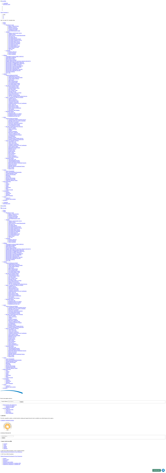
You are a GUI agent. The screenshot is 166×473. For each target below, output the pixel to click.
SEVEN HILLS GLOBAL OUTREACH (14, 65)
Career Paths (8, 176)
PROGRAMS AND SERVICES (10, 404)
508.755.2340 (3, 208)
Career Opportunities (10, 171)
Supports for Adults (10, 407)
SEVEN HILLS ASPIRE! (11, 60)
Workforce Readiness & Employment (16, 139)
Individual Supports (12, 165)
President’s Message (12, 51)
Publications (8, 187)
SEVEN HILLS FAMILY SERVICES (14, 64)
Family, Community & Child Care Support (14, 97)
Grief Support (11, 79)
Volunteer (8, 192)
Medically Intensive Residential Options (16, 166)
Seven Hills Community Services (15, 40)
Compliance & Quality (13, 29)
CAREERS (5, 3)
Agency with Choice (12, 129)
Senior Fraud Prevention (13, 157)
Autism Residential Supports (14, 161)
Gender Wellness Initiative (13, 78)
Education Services (12, 91)
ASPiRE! (10, 130)
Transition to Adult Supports (14, 95)
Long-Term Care (11, 112)
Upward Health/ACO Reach (14, 125)
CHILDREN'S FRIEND (11, 57)
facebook (5, 443)
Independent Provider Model (14, 147)
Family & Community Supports (12, 140)
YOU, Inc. (10, 49)
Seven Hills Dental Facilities (14, 83)
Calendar (7, 183)
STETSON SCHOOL (10, 71)
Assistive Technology (12, 131)
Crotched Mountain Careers (11, 173)
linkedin (5, 447)
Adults (4, 117)
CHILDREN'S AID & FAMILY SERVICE (15, 56)
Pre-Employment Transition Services (15, 138)
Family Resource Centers (13, 106)
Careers (4, 169)
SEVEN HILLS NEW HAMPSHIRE (13, 67)
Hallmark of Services (12, 27)
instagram (5, 448)
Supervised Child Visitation (14, 110)
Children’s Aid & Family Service (15, 33)
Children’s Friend (11, 34)
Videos (7, 186)
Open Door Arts (11, 36)
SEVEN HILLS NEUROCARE (12, 68)
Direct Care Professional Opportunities (14, 172)
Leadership (8, 50)
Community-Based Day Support (15, 134)
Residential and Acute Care (13, 116)
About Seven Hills (9, 409)
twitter (4, 445)
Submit (21, 401)
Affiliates (7, 31)
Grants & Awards (9, 189)
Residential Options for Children (15, 113)
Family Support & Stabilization (14, 107)
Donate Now (8, 193)
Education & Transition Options (12, 85)
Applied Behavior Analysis (13, 76)
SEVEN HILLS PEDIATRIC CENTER (14, 69)
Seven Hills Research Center (14, 30)
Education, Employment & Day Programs (14, 126)
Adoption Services (12, 98)
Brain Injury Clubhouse (13, 132)
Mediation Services (12, 148)
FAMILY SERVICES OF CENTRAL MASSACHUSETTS (18, 61)
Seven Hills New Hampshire (14, 43)
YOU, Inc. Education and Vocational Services (17, 96)
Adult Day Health (12, 127)
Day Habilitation (11, 136)
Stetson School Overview (13, 93)
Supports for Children (10, 406)
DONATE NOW (6, 4)
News (7, 182)
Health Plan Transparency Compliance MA (12, 463)
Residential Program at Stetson (14, 114)
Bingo (7, 188)
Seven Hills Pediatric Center (14, 46)
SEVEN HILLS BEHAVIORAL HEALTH (15, 62)
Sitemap (4, 458)
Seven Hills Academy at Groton (14, 92)
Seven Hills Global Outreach (14, 42)
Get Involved (5, 190)
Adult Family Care (12, 141)
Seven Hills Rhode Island (13, 47)
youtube (5, 446)
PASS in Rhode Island (13, 82)
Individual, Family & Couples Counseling (16, 120)
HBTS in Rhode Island (13, 81)
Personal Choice (11, 150)
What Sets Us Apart (10, 24)
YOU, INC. (8, 72)
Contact (4, 196)
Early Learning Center (12, 90)
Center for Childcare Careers (14, 133)
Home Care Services (12, 164)
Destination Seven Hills (10, 179)
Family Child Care (12, 104)
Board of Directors (12, 53)
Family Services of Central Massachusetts (16, 35)
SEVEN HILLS (6, 408)
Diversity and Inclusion (13, 28)
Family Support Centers (13, 105)
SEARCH (5, 200)
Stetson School (11, 48)
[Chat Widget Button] (163, 470)
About (4, 23)
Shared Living (11, 168)
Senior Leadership (12, 54)
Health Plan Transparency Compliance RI (11, 464)
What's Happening (7, 181)
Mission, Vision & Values (13, 26)
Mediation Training (12, 137)
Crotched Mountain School (13, 88)
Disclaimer (5, 460)
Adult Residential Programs (14, 160)
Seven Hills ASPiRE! (12, 37)
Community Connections (13, 102)
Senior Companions (12, 155)
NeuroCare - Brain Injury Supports (15, 123)
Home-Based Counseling (13, 121)
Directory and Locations (11, 199)
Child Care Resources (12, 99)
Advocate (8, 194)
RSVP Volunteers (11, 153)
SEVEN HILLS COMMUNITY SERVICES (15, 63)
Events (7, 185)
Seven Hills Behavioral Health (14, 38)
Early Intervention (12, 89)
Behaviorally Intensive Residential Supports (17, 162)
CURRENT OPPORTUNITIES (7, 420)
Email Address (5, 401)
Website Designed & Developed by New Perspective (11, 451)
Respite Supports (11, 151)
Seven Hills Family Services (14, 41)
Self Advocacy (11, 154)
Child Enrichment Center (13, 86)
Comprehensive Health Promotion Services (17, 119)
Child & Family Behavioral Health (15, 77)
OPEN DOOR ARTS (10, 58)
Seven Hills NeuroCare (13, 44)
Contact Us (8, 197)
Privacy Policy (6, 459)
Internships (8, 175)
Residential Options (10, 111)
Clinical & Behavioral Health (12, 75)
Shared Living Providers (11, 174)
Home (4, 22)
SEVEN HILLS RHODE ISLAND (13, 70)
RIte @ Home (11, 152)
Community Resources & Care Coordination (17, 103)
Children (5, 74)
